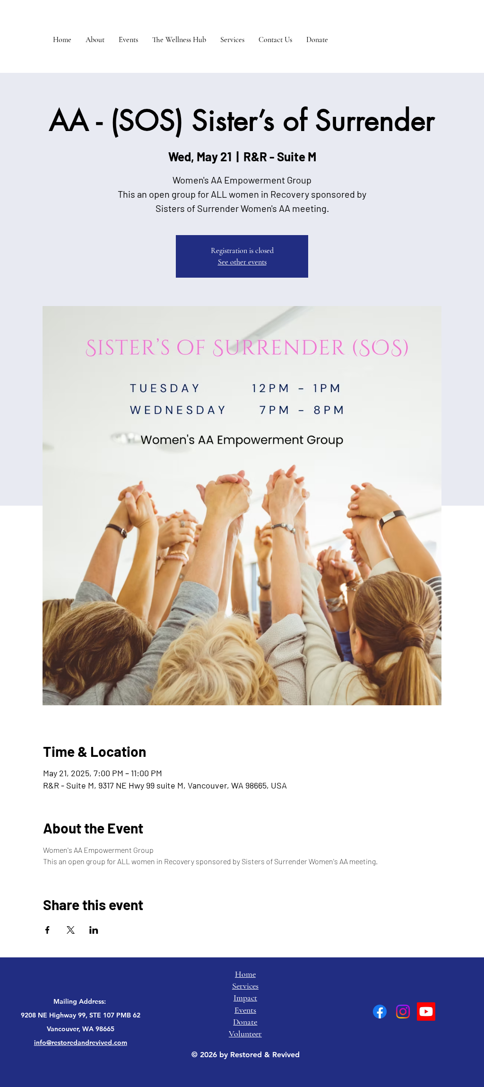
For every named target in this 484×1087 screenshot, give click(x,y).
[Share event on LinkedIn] (93, 930)
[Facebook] (380, 1011)
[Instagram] (403, 1011)
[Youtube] (426, 1011)
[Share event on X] (70, 930)
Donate (245, 1022)
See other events (242, 262)
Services (245, 986)
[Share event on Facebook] (47, 930)
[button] (95, 39)
